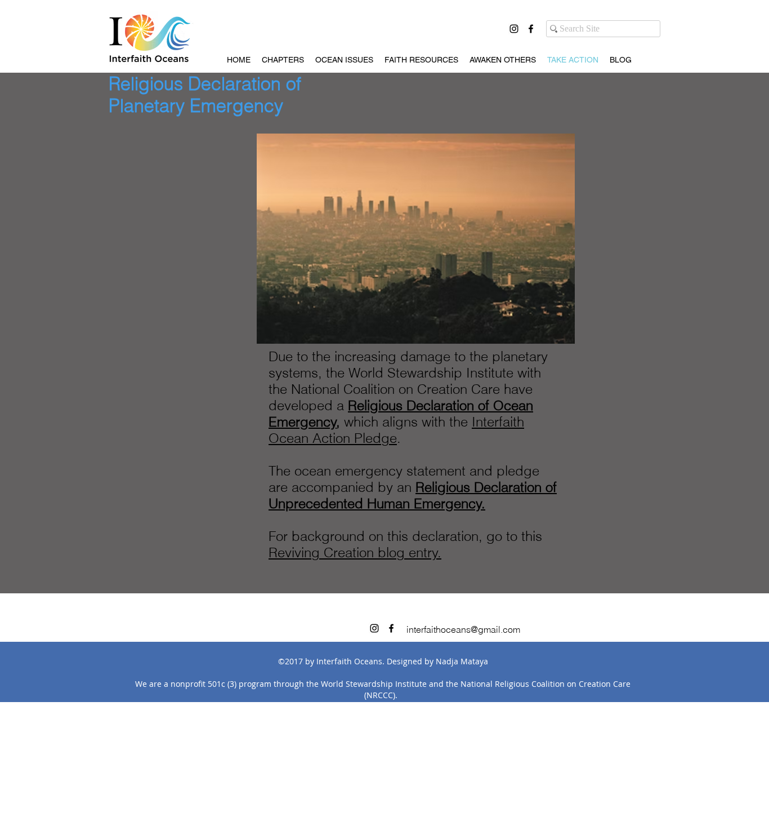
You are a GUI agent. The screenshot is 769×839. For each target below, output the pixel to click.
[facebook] (530, 28)
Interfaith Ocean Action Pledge (396, 430)
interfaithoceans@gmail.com (463, 629)
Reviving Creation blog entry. (355, 552)
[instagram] (514, 28)
